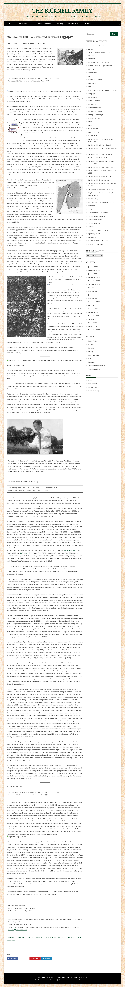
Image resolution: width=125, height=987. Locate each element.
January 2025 (93, 274)
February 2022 (93, 309)
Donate (90, 76)
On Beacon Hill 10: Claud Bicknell (99, 145)
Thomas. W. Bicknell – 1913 (98, 230)
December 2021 (94, 312)
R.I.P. (90, 359)
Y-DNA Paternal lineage (96, 244)
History (90, 351)
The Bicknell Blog (94, 369)
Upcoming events (94, 234)
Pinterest (35, 958)
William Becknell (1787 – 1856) (99, 241)
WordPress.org (93, 391)
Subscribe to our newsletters (98, 213)
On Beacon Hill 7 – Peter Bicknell (99, 176)
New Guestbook (94, 132)
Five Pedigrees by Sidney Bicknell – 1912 (102, 90)
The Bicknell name (94, 223)
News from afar (93, 355)
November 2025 (94, 270)
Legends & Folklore (94, 118)
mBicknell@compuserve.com (17, 930)
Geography (92, 94)
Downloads (92, 83)
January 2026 (93, 267)
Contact (91, 69)
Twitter (24, 958)
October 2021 (93, 319)
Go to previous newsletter (55, 937)
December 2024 (94, 277)
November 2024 (94, 281)
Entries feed (92, 384)
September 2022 (94, 302)
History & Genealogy (95, 115)
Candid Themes (84, 980)
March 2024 (92, 291)
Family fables (92, 341)
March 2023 (92, 298)
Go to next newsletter (35, 937)
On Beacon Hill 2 (26, 553)
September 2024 (94, 284)
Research (91, 206)
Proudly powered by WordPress (46, 980)
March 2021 (92, 323)
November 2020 (94, 330)
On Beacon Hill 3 (70, 550)
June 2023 (92, 295)
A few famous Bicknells (96, 46)
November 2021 (94, 316)
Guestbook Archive (94, 108)
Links (90, 125)
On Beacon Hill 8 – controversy (99, 180)
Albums (90, 49)
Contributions (92, 73)
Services (91, 209)
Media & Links (73, 24)
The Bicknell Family (62, 11)
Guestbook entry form (95, 111)
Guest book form (94, 101)
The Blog (59, 24)
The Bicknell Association (42, 24)
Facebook (12, 958)
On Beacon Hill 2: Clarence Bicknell (100, 154)
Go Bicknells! (92, 97)
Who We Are (93, 237)
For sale (91, 348)
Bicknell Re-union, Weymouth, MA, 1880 (102, 66)
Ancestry (91, 59)
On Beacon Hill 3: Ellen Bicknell (98, 158)
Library (90, 122)
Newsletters (92, 136)
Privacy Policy (93, 199)
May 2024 (92, 288)
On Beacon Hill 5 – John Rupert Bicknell (101, 167)
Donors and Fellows (95, 80)
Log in (90, 380)
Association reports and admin (98, 62)
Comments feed (93, 387)
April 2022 (92, 305)
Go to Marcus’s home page (16, 937)
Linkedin (47, 958)
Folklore (91, 344)
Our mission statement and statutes (100, 189)
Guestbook (87, 24)
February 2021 (93, 326)
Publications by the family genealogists (101, 202)
